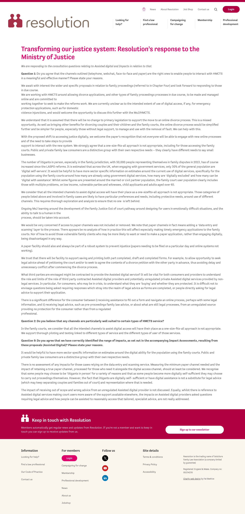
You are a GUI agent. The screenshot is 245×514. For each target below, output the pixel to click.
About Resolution (170, 9)
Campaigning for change (178, 22)
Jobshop (66, 503)
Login (231, 9)
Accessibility (149, 472)
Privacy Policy (150, 464)
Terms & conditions (153, 457)
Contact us (203, 9)
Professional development (230, 22)
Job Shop (188, 9)
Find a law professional (150, 22)
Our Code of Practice (31, 472)
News (153, 9)
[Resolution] (48, 18)
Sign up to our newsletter (194, 429)
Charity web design (192, 479)
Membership (205, 20)
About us (66, 495)
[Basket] (144, 9)
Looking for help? (122, 22)
